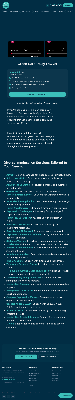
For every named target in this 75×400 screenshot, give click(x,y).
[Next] (64, 49)
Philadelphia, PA (56, 371)
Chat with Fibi (67, 395)
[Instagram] (8, 396)
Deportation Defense (35, 373)
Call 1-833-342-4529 (27, 357)
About (61, 11)
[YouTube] (13, 396)
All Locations (56, 383)
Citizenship (32, 375)
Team (54, 11)
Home (5, 11)
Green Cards (33, 380)
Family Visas (32, 378)
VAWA (31, 385)
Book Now (68, 5)
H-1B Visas (32, 383)
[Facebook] (4, 396)
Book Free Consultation (49, 357)
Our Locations (26, 11)
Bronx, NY (55, 375)
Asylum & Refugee (34, 371)
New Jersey (55, 380)
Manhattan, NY (56, 373)
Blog (36, 11)
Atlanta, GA (55, 378)
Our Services (14, 11)
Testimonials (45, 11)
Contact (69, 11)
